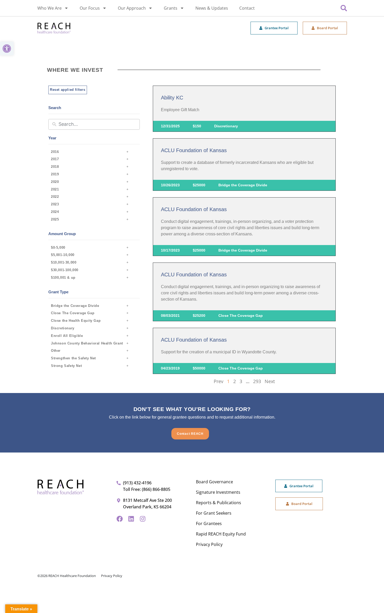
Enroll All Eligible (67, 336)
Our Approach (132, 8)
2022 (55, 197)
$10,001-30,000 (63, 262)
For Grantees (209, 523)
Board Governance (214, 482)
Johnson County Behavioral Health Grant (87, 343)
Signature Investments (218, 492)
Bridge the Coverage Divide (75, 306)
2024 (55, 212)
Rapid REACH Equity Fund (221, 534)
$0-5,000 (58, 247)
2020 (55, 182)
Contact (247, 8)
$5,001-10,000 (62, 255)
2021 (55, 189)
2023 (55, 204)
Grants (170, 8)
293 (257, 381)
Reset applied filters (67, 90)
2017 (55, 159)
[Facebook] (120, 519)
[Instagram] (142, 519)
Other (56, 351)
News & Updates (211, 8)
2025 (55, 219)
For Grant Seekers (213, 513)
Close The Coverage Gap (72, 313)
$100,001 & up (63, 277)
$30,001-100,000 (64, 270)
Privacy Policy (209, 544)
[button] (7, 48)
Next (270, 381)
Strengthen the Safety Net (73, 358)
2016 (55, 152)
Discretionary (62, 328)
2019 (55, 174)
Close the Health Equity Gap (76, 321)
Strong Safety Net (66, 366)
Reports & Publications (218, 503)
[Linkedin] (131, 519)
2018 (55, 167)
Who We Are (49, 8)
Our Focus (90, 8)
